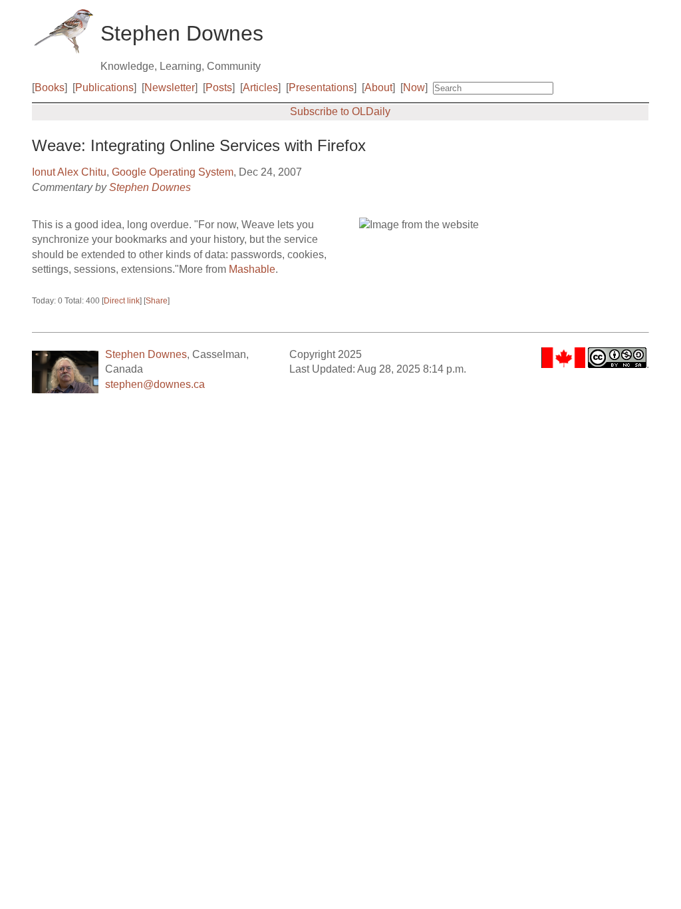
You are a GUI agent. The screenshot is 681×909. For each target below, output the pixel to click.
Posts (218, 87)
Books (50, 87)
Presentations (321, 87)
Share (157, 300)
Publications (104, 87)
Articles (260, 87)
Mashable (252, 269)
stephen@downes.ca (155, 384)
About (378, 87)
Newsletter (169, 87)
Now (414, 87)
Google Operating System (172, 172)
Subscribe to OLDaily (340, 111)
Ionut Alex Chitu (69, 172)
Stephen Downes (150, 187)
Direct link (122, 300)
